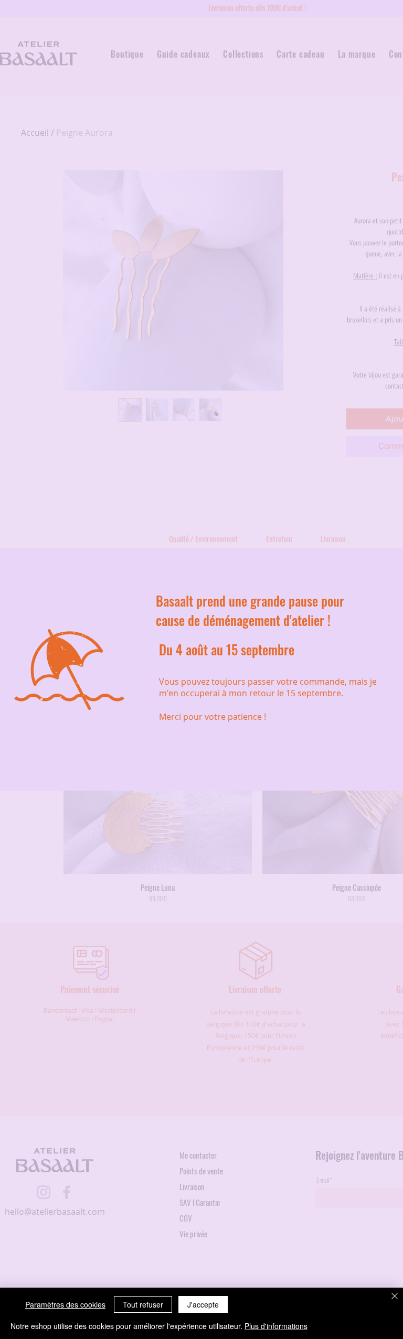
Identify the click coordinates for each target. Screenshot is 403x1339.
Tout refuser (143, 1304)
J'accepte (203, 1304)
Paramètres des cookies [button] (65, 1304)
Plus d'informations (276, 1326)
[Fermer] (394, 1297)
